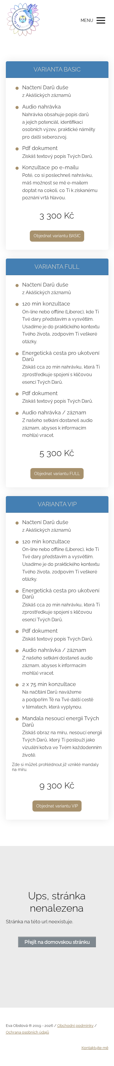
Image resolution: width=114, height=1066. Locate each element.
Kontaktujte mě (95, 1048)
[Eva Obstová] (23, 20)
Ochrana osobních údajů (27, 1032)
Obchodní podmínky (75, 1025)
